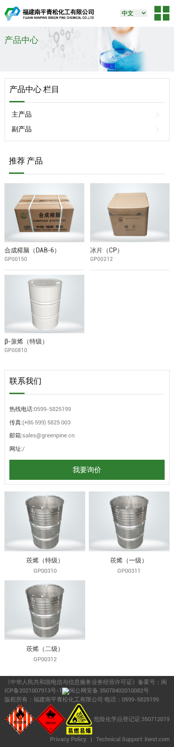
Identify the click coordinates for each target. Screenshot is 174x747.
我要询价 (87, 470)
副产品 (22, 129)
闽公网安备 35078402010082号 (109, 690)
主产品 (22, 114)
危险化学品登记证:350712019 (132, 719)
